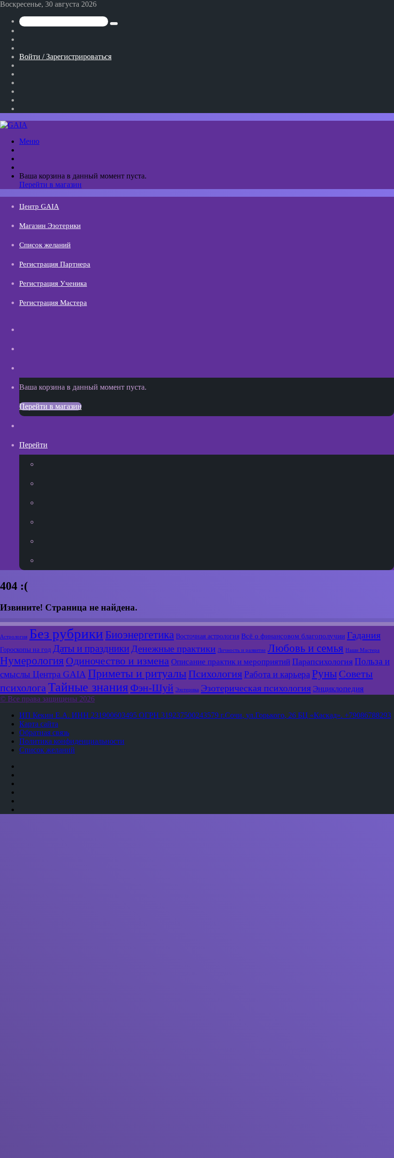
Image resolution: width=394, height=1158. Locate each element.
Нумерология (32, 661)
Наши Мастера (362, 650)
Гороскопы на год (25, 649)
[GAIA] (13, 125)
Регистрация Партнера (54, 264)
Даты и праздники (91, 648)
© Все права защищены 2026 (47, 699)
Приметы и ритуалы (137, 673)
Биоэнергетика (139, 634)
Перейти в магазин (50, 184)
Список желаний (45, 245)
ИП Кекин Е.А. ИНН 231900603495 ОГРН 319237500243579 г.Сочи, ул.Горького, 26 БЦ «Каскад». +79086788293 (205, 715)
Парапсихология (322, 661)
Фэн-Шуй (151, 688)
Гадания (364, 635)
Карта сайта (38, 724)
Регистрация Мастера (53, 302)
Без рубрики (66, 633)
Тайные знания (88, 687)
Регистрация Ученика (53, 283)
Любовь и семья (306, 648)
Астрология (13, 636)
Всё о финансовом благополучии (293, 636)
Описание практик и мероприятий (230, 661)
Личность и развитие (242, 650)
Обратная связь (44, 732)
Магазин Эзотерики (50, 225)
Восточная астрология (207, 636)
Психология (215, 674)
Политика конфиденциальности (71, 741)
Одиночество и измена (117, 661)
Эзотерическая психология (256, 688)
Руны (324, 674)
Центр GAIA (39, 206)
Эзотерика (187, 689)
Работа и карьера (277, 674)
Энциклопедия (338, 688)
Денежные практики (173, 648)
